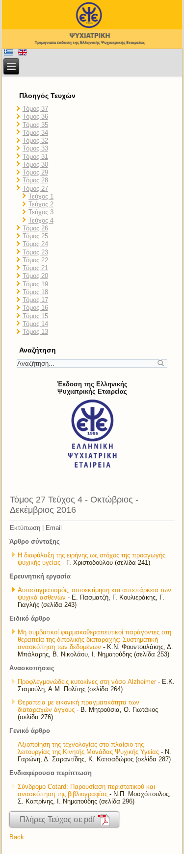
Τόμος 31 (35, 156)
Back (16, 837)
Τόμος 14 (35, 323)
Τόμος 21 (35, 268)
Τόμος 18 (35, 292)
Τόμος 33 (35, 148)
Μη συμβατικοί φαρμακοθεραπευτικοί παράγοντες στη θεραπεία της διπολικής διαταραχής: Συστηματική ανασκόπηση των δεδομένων (94, 639)
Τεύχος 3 (40, 212)
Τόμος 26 (35, 228)
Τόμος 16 (35, 307)
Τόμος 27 (35, 188)
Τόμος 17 (35, 299)
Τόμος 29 (35, 172)
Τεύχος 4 (40, 220)
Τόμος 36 (35, 116)
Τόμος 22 (35, 260)
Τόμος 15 (35, 316)
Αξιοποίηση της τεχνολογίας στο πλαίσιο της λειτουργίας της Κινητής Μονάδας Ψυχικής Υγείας (88, 748)
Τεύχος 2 (40, 204)
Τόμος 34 (35, 132)
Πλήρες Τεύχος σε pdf (58, 819)
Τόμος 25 (35, 236)
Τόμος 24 (35, 244)
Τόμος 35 (35, 124)
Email (54, 527)
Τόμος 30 (35, 164)
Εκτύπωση (25, 527)
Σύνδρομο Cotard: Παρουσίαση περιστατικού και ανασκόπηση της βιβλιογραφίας (86, 790)
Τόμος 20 (35, 275)
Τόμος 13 (35, 331)
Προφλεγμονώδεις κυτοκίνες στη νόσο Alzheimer (87, 681)
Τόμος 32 (35, 140)
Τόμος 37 (35, 108)
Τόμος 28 (35, 180)
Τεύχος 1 (40, 196)
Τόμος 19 (35, 284)
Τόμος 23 (35, 252)
